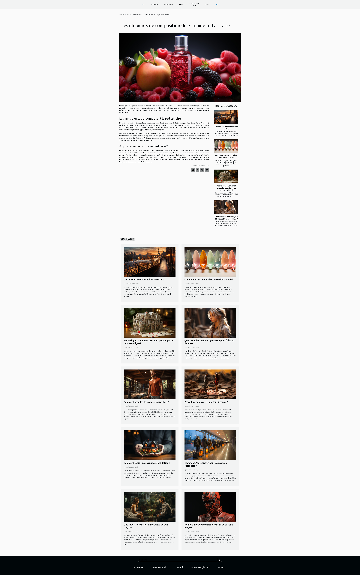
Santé (181, 4)
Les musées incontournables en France (226, 128)
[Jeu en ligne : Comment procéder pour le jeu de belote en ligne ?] (226, 176)
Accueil (121, 15)
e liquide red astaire (127, 123)
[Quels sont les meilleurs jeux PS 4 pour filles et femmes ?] (226, 207)
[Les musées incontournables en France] (226, 117)
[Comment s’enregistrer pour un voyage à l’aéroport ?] (210, 445)
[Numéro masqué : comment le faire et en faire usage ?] (210, 507)
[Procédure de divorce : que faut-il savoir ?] (210, 384)
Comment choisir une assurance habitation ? (147, 463)
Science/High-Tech (194, 4)
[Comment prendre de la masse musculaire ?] (150, 384)
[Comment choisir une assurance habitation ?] (150, 445)
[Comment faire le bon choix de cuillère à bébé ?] (226, 146)
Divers (207, 4)
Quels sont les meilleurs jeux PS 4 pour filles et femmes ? (226, 218)
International (168, 4)
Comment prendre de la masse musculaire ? (146, 402)
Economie (154, 4)
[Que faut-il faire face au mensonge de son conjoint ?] (150, 507)
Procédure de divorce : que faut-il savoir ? (206, 402)
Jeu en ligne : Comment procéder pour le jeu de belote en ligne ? (226, 188)
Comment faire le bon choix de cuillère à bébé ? (226, 156)
